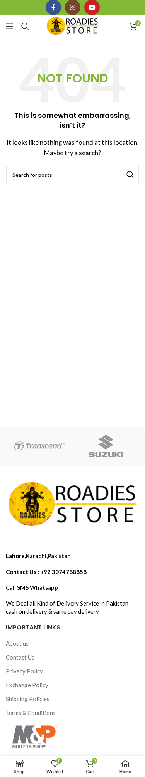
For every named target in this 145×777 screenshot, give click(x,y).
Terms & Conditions (31, 712)
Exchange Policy (27, 684)
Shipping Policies (27, 698)
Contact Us (20, 657)
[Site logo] (72, 25)
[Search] (25, 26)
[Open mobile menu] (9, 26)
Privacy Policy (24, 671)
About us (17, 643)
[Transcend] (39, 446)
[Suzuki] (106, 446)
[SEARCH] (130, 174)
